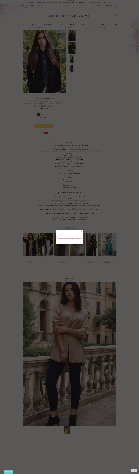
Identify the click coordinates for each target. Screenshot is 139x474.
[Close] (81, 231)
